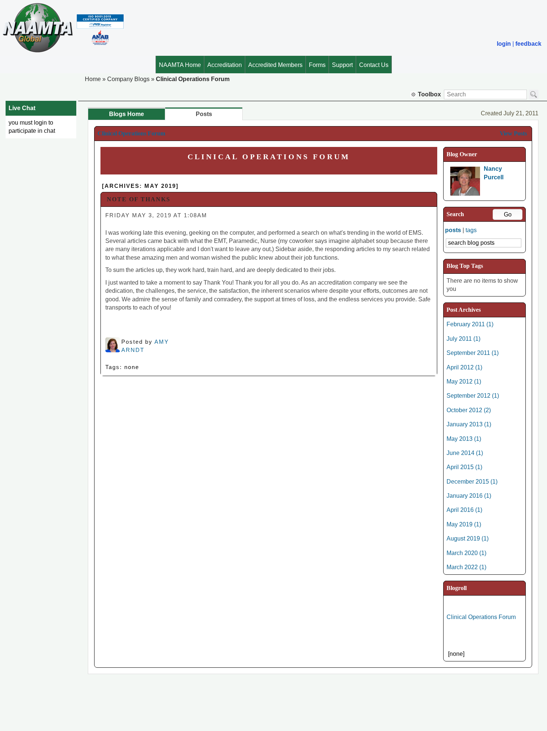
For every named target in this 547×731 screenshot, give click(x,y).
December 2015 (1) (472, 481)
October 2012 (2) (469, 410)
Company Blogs (128, 79)
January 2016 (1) (469, 496)
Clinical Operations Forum (193, 79)
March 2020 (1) (466, 553)
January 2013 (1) (469, 424)
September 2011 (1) (473, 353)
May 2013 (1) (464, 439)
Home (93, 79)
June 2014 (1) (465, 453)
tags (471, 230)
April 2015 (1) (464, 467)
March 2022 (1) (466, 567)
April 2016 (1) (464, 510)
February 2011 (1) (470, 324)
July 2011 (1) (463, 339)
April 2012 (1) (464, 367)
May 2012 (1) (464, 381)
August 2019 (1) (468, 538)
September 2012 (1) (473, 395)
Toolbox (429, 94)
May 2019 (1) (464, 524)
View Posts (513, 133)
